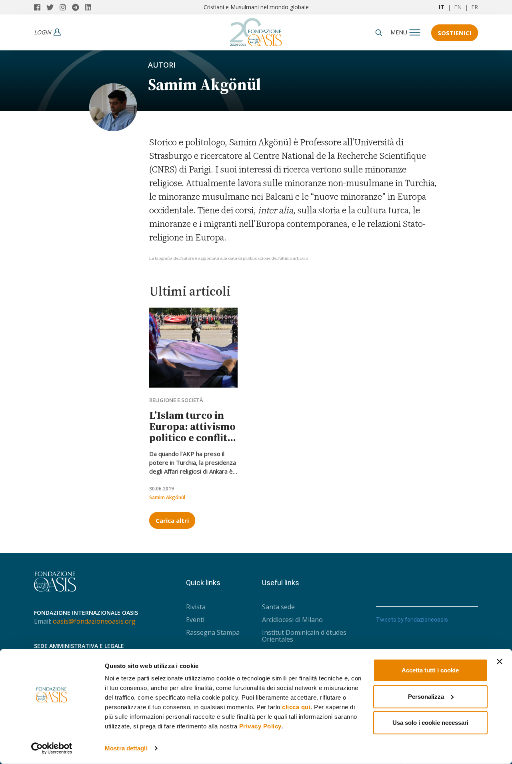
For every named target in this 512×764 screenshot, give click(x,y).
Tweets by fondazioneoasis (412, 619)
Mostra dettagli (126, 748)
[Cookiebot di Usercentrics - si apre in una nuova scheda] (52, 748)
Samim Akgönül (167, 497)
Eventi (195, 619)
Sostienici (455, 33)
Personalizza (426, 696)
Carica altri (172, 520)
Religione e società (176, 400)
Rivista (196, 606)
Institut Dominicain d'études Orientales (304, 636)
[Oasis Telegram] (78, 7)
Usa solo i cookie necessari (430, 722)
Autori (162, 65)
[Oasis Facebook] (40, 7)
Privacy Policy (260, 726)
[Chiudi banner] (499, 661)
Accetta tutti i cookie (430, 670)
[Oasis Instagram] (66, 7)
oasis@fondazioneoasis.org (94, 621)
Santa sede (278, 606)
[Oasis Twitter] (53, 7)
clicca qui (296, 707)
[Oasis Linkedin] (90, 7)
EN (458, 7)
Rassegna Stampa (213, 632)
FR (474, 7)
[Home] (256, 30)
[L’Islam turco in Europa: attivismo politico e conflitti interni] (193, 348)
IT (441, 7)
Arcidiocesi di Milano (292, 619)
